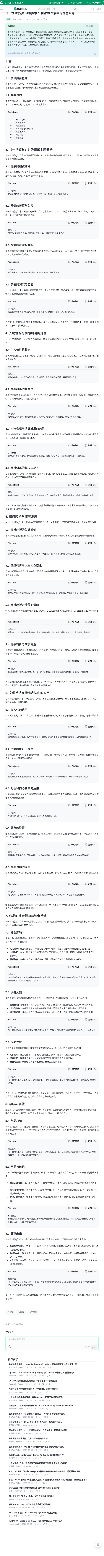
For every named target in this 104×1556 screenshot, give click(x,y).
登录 (92, 9)
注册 (99, 9)
